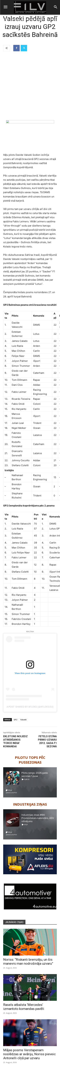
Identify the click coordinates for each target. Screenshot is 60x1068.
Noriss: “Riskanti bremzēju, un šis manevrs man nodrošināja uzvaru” (28, 961)
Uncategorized (17, 19)
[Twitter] (24, 48)
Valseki (23, 719)
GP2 (15, 719)
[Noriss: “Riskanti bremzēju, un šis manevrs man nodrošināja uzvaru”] (30, 942)
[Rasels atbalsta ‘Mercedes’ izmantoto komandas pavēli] (30, 987)
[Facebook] (16, 48)
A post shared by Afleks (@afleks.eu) (30, 706)
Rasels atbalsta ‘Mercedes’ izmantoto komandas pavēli (23, 1007)
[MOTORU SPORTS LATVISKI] (30, 7)
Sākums (5, 19)
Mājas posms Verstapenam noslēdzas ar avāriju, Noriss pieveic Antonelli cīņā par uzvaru (29, 1054)
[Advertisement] (30, 86)
